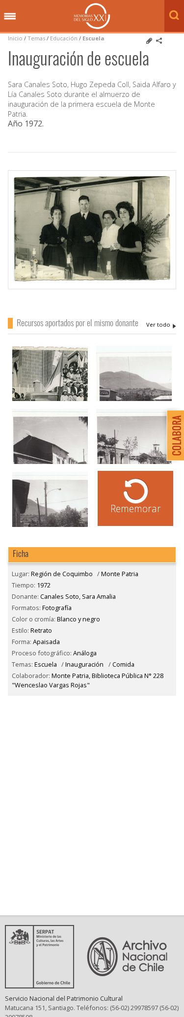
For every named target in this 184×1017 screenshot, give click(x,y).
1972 (44, 585)
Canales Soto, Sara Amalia (161, 325)
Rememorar (135, 508)
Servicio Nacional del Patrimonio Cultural (64, 998)
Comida (123, 664)
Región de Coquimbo (62, 573)
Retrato (41, 630)
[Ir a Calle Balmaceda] (50, 526)
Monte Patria (119, 573)
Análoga (85, 652)
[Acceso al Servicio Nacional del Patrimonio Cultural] (42, 985)
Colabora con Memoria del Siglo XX (173, 435)
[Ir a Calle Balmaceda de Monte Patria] (134, 400)
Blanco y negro (78, 619)
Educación (64, 38)
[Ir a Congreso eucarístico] (50, 400)
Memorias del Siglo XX (92, 16)
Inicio (15, 38)
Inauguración (85, 664)
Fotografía (57, 607)
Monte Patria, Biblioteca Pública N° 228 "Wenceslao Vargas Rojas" (87, 680)
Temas (36, 38)
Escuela (93, 38)
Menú (10, 16)
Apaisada (46, 641)
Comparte (159, 41)
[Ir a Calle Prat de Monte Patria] (50, 463)
